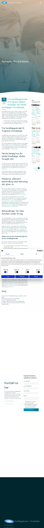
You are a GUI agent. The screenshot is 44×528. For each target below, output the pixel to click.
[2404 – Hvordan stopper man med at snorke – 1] (38, 127)
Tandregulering (34, 124)
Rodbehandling (9, 204)
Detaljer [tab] (22, 254)
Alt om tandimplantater (22, 228)
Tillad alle (36, 276)
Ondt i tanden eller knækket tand (9, 200)
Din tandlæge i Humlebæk (11, 285)
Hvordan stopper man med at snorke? (38, 132)
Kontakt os (12, 286)
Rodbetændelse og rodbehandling (11, 206)
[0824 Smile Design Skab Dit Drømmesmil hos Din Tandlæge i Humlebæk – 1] (38, 104)
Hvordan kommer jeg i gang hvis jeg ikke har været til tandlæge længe (13, 303)
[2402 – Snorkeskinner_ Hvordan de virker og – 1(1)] (34, 147)
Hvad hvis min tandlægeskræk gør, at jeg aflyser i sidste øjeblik (14, 296)
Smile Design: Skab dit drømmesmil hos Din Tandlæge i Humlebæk (39, 111)
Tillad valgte (22, 276)
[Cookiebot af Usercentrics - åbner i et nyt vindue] (38, 251)
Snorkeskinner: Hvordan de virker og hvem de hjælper (35, 153)
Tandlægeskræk (14, 148)
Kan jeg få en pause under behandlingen (11, 298)
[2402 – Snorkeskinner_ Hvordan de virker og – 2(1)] (34, 127)
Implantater (6, 228)
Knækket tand (11, 199)
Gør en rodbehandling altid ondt (9, 299)
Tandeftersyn (4, 168)
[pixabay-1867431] (38, 147)
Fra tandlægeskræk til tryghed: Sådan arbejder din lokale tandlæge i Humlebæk (15, 103)
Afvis (8, 276)
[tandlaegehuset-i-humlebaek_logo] (21, 519)
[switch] (16, 272)
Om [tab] (36, 254)
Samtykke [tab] (8, 254)
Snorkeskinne (34, 162)
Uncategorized (38, 122)
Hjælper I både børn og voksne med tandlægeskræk (13, 301)
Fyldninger (22, 223)
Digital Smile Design (22, 194)
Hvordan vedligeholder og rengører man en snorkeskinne (35, 133)
